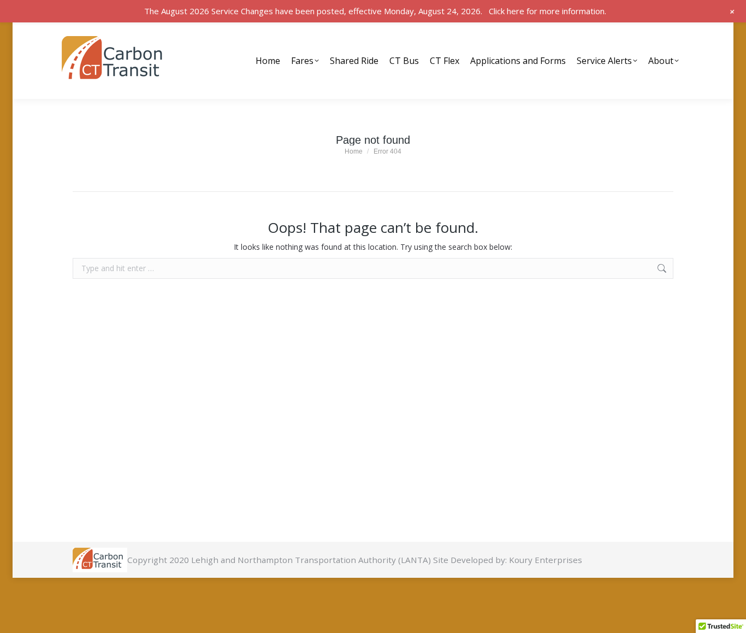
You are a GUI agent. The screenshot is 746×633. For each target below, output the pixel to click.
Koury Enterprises (545, 559)
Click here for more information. (547, 10)
